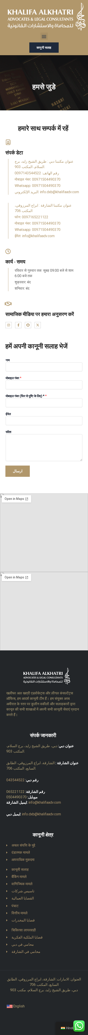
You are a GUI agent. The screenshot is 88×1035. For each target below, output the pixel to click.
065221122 (15, 792)
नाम (8, 360)
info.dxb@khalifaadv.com (41, 814)
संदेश (8, 432)
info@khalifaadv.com (44, 802)
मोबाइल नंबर (13, 378)
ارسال (17, 471)
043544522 (15, 780)
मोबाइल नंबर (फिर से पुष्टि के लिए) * (26, 396)
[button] (44, 36)
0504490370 (16, 797)
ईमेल (8, 414)
